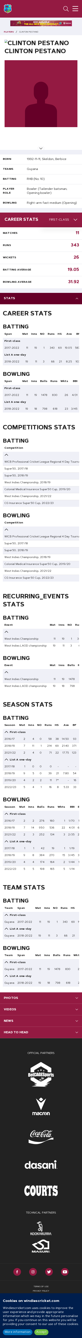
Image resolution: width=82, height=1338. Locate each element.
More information (18, 1332)
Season (9, 725)
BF (78, 334)
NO (42, 334)
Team (8, 908)
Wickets (9, 257)
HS (60, 334)
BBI (75, 381)
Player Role (8, 191)
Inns (34, 334)
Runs (7, 245)
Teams (8, 169)
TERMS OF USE (41, 1287)
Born (7, 159)
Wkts (64, 381)
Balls (43, 381)
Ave (69, 334)
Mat (25, 334)
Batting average (17, 270)
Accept (41, 1332)
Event (8, 625)
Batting (9, 179)
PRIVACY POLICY (41, 1291)
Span (8, 334)
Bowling (10, 203)
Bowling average (17, 282)
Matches (10, 233)
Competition (13, 448)
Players (9, 32)
